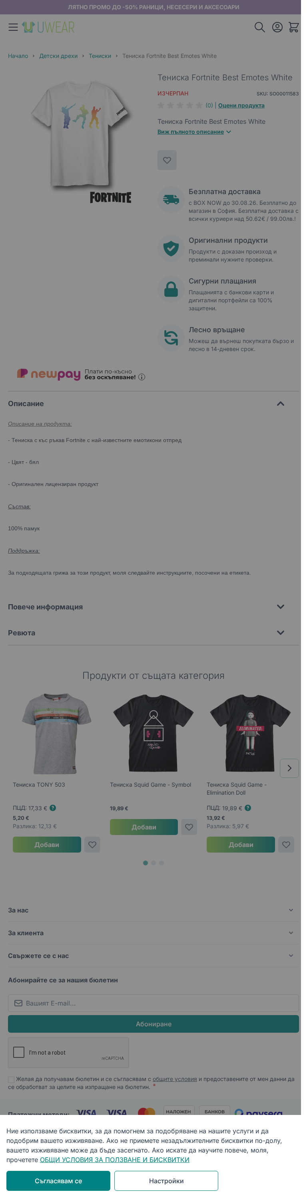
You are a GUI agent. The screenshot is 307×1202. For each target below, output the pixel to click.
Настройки (166, 1181)
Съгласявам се (58, 1181)
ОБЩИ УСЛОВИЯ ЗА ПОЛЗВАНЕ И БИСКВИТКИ (114, 1160)
